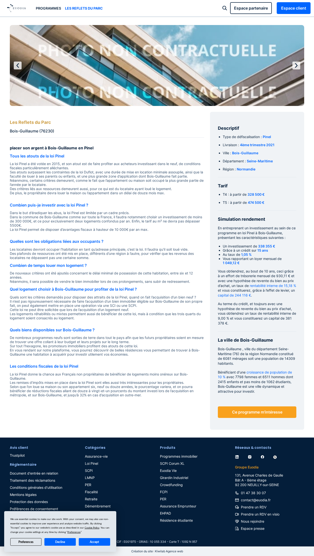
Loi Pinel (91, 463)
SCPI (89, 470)
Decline (60, 542)
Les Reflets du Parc (84, 8)
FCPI (164, 492)
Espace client (293, 8)
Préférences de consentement (34, 509)
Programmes (48, 8)
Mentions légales (23, 494)
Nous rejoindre (252, 521)
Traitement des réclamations (32, 480)
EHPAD (165, 513)
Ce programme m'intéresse (257, 412)
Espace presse (252, 528)
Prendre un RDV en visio (260, 514)
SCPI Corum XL (172, 463)
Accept (94, 542)
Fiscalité (91, 492)
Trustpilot (17, 455)
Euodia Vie (168, 470)
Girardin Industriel (174, 478)
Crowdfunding (171, 485)
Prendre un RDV (253, 507)
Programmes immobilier (178, 456)
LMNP (90, 478)
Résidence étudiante (176, 520)
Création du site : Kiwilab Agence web (157, 551)
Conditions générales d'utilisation (36, 487)
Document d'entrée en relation (34, 473)
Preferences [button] (73, 532)
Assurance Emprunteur (178, 506)
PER (88, 485)
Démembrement (98, 506)
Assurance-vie (96, 456)
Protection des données (29, 502)
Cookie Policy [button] (92, 528)
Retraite (91, 499)
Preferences (25, 542)
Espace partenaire (251, 8)
